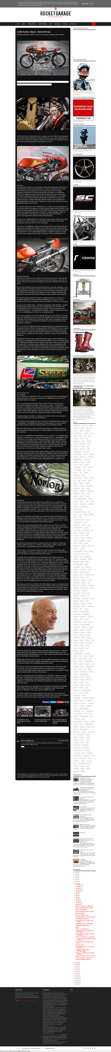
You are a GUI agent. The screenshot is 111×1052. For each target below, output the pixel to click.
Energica (81, 661)
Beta (87, 648)
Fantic (86, 564)
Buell (81, 464)
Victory (90, 627)
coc (83, 711)
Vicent (85, 522)
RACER (90, 498)
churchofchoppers (84, 708)
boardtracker (77, 698)
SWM (89, 569)
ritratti (75, 643)
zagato (83, 771)
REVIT (87, 682)
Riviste (86, 472)
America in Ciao (84, 611)
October (78, 888)
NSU (81, 619)
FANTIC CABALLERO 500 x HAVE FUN (85, 937)
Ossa (82, 554)
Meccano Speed (80, 945)
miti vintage (46, 34)
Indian (89, 480)
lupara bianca (83, 729)
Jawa (82, 666)
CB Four (76, 457)
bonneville (82, 540)
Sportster (76, 585)
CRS (88, 493)
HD (92, 530)
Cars (87, 438)
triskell (76, 645)
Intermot (76, 666)
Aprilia (75, 483)
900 (89, 593)
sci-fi (82, 740)
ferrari (92, 721)
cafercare (90, 703)
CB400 (82, 651)
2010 (76, 978)
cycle (90, 713)
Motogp (76, 677)
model (88, 637)
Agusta (86, 609)
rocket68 (82, 737)
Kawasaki (76, 441)
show (92, 588)
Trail (75, 692)
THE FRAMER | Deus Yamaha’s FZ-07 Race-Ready (85, 931)
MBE (75, 517)
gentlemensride (89, 724)
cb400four (89, 706)
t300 (75, 758)
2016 (76, 968)
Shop (50, 24)
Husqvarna (76, 488)
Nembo (86, 619)
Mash (87, 601)
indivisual (81, 533)
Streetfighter (83, 504)
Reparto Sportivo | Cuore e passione (85, 911)
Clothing (76, 561)
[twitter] (88, 1048)
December (79, 884)
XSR (81, 556)
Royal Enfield (77, 467)
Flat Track (86, 451)
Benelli (75, 504)
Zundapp (85, 692)
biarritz (82, 630)
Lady (75, 669)
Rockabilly (90, 491)
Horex (91, 598)
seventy (76, 742)
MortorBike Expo (84, 674)
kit (93, 726)
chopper (76, 632)
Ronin (85, 622)
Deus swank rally (78, 564)
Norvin (90, 580)
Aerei (87, 501)
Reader (85, 454)
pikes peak (89, 538)
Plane (75, 682)
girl (89, 512)
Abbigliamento (77, 454)
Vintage (62, 34)
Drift (75, 658)
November (78, 886)
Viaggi (83, 525)
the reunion (89, 643)
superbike (76, 493)
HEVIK (75, 664)
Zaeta (88, 519)
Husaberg (83, 616)
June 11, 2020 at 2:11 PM (63, 740)
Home (18, 24)
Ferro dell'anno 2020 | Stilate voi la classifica (84, 921)
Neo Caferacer (77, 622)
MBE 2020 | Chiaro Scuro (82, 915)
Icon (82, 535)
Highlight (88, 428)
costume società (78, 713)
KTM (84, 467)
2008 (76, 982)
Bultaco (83, 595)
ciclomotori (77, 711)
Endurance (82, 457)
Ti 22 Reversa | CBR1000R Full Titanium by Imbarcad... (86, 939)
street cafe (77, 590)
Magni (81, 601)
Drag (89, 525)
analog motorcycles (84, 572)
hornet (88, 726)
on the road (80, 734)
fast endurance (77, 721)
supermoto (87, 755)
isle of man (76, 637)
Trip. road (83, 585)
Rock (75, 687)
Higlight (76, 616)
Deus (87, 561)
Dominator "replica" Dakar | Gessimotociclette (83, 950)
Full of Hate (82, 832)
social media (85, 745)
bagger (76, 630)
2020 (76, 883)
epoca (83, 719)
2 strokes (87, 645)
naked (87, 640)
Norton (83, 446)
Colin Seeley (21, 82)
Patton (83, 582)
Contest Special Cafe (79, 519)
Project (88, 462)
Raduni (81, 496)
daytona (76, 716)
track (89, 758)
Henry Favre (85, 598)
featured (86, 721)
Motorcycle (52, 34)
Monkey (76, 619)
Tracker (86, 478)
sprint (86, 543)
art (75, 480)
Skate (86, 687)
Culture (85, 656)
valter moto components (84, 763)
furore (80, 724)
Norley (82, 679)
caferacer (90, 546)
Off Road (76, 506)
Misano (91, 671)
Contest (76, 485)
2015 (76, 969)
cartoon (76, 706)
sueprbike (89, 753)
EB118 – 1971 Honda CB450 (82, 929)
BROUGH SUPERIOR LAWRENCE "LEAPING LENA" (87, 778)
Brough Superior (78, 551)
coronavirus (89, 711)
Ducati (75, 430)
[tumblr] (92, 1048)
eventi (75, 443)
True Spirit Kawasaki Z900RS (87, 787)
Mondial (84, 546)
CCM (85, 551)
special (87, 496)
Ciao (80, 656)
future (75, 635)
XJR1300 (76, 556)
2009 (76, 980)
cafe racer (37, 34)
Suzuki (82, 441)
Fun (83, 567)
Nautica (76, 679)
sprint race (77, 525)
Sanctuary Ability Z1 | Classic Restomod (85, 917)
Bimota (83, 493)
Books (84, 480)
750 (81, 609)
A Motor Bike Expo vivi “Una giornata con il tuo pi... (85, 947)
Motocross (76, 580)
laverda (92, 478)
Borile (89, 559)
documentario (84, 716)
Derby (91, 656)
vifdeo (75, 766)
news (87, 533)
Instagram (73, 24)
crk (85, 713)
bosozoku (85, 698)
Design (75, 449)
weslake (76, 768)
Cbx (88, 595)
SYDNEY (81, 687)
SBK (89, 582)
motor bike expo (84, 588)
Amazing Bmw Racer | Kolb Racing (84, 923)
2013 (76, 973)
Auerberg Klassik (80, 913)
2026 (76, 872)
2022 (76, 879)
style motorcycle (78, 459)
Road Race (83, 569)
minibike (76, 588)
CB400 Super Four (78, 653)
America (76, 611)
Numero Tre (89, 679)
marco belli (76, 732)
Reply (23, 746)
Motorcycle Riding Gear (27, 740)
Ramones (76, 538)
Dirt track (82, 449)
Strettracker (89, 485)
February (78, 902)
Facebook (65, 24)
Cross (87, 577)
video (91, 425)
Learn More (85, 3)
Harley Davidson (78, 433)
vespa (83, 593)
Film (88, 449)
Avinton (76, 577)
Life (92, 433)
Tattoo (75, 464)
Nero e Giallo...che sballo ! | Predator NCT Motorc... (85, 934)
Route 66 (76, 624)
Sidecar (57, 34)
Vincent (76, 501)
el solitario (76, 719)
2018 (76, 964)
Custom (76, 491)
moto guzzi (91, 504)
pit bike (87, 734)
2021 (76, 881)
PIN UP (81, 430)
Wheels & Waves (78, 509)
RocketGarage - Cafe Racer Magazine (31, 1048)
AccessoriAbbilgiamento (80, 498)
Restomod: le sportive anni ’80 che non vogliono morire (42, 720)
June (77, 895)
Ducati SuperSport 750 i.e (82, 918)
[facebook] (83, 1048)
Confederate (86, 530)
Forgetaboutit (88, 661)
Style (80, 436)
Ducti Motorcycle (83, 658)
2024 (76, 876)
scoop (87, 740)
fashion (89, 632)
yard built (76, 771)
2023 (76, 877)
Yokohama (90, 585)
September (79, 890)
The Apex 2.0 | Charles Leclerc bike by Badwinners (85, 953)
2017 (76, 966)
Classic (76, 472)
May (77, 897)
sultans (82, 548)
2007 (76, 984)
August (78, 892)
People (91, 454)
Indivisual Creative (50, 1048)
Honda (82, 428)
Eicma (81, 501)
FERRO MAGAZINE (78, 527)
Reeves (76, 685)
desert (82, 538)
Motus (81, 677)
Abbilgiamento (77, 522)
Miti (42, 34)
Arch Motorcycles (89, 574)
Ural (80, 692)
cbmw (75, 708)
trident (76, 609)
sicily (87, 742)
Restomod (90, 467)
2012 (76, 975)
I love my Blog (83, 806)
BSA (81, 472)
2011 (76, 977)
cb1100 (82, 706)
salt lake (76, 740)
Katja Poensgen (89, 666)
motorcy (84, 732)
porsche (84, 606)
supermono (91, 606)
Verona (90, 603)
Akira (75, 648)
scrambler (86, 459)
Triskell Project (32, 24)
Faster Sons (77, 567)
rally (81, 543)
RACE (81, 438)
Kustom (89, 441)
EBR (75, 661)
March (77, 901)
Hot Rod (88, 664)
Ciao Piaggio (86, 614)
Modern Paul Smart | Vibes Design (84, 908)
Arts (85, 436)
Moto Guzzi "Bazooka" (81, 909)
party (92, 640)
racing (83, 475)
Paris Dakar (76, 582)
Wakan (75, 572)
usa (75, 763)
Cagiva (90, 551)
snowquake (77, 745)
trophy (82, 761)
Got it (91, 3)
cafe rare (89, 700)
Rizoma (88, 685)
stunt (83, 753)
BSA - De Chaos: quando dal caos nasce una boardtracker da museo (60, 721)
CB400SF (87, 653)
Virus (87, 554)
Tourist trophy (77, 470)
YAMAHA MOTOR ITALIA (79, 512)
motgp (81, 640)
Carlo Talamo (77, 614)
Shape (77, 927)
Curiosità (87, 430)
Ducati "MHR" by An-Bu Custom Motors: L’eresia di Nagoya (24, 721)
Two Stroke (76, 627)
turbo (81, 574)
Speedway (76, 690)
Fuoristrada (82, 443)
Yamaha (86, 433)
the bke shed (82, 758)
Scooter (82, 462)
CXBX (75, 656)
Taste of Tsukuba (85, 624)
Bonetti (76, 651)
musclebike (91, 732)
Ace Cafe (76, 535)
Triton (87, 488)
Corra (89, 470)
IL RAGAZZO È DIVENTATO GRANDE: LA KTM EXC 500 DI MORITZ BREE (87, 840)
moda (83, 637)
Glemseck (76, 554)
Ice (92, 664)
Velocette (84, 627)
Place (75, 533)
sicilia (81, 742)
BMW (75, 436)
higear (89, 540)
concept (76, 548)
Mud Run (76, 603)
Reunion (76, 569)
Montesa (88, 567)
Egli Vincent (77, 598)
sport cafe (87, 750)
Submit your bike (43, 24)
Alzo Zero (81, 648)
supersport (84, 590)
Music (89, 443)
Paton (86, 535)
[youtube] (95, 1048)
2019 (76, 962)
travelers (76, 761)
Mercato (76, 671)
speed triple (77, 747)
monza (75, 640)
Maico (89, 669)
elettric (76, 559)
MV (84, 470)
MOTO (80, 517)
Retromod (83, 603)
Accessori (76, 446)
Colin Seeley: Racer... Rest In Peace (84, 957)
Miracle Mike (84, 671)
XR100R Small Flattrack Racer (83, 959)
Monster (76, 674)
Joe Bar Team (77, 530)
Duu (90, 658)
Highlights (76, 546)
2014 (76, 971)
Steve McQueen (78, 478)
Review (82, 685)
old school (76, 606)
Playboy (81, 682)
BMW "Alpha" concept (85, 824)
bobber (91, 514)
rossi (88, 737)
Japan (86, 527)
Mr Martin (88, 677)
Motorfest (84, 580)
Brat (81, 514)
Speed (75, 540)
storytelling (77, 753)
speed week (85, 747)
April (77, 899)
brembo (92, 698)
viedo (81, 645)
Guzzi (89, 436)
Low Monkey (83, 859)
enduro (87, 483)
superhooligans (78, 755)
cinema (82, 632)
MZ (85, 669)
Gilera (92, 501)
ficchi (75, 724)
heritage (82, 635)
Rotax (90, 622)
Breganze (76, 595)
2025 (76, 874)
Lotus (80, 669)
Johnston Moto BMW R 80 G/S (83, 925)
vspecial (82, 766)
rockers (82, 643)
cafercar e (83, 703)
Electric (82, 485)
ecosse (91, 716)
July (77, 893)
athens (84, 695)
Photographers (77, 451)
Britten (82, 577)
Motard (86, 464)
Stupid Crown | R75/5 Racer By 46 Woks (85, 956)
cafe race (88, 630)
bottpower (87, 556)
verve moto (77, 593)
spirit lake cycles (78, 750)
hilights (82, 726)
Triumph (76, 428)
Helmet (81, 664)
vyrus (88, 766)
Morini (75, 496)
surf (93, 755)
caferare (76, 703)
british (75, 700)
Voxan (85, 514)
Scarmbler (76, 475)
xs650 (88, 768)
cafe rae (82, 700)
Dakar (82, 561)
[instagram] (86, 1048)
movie (75, 514)
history (88, 635)
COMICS (76, 462)
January (78, 904)
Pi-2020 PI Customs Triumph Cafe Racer (84, 942)
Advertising (57, 24)
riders (75, 737)
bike (83, 488)
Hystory (76, 601)
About (23, 24)
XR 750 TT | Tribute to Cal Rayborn (84, 906)
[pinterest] (90, 1048)
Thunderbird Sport (86, 690)
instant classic (84, 506)
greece (76, 726)
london (76, 729)
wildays (82, 768)
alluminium (77, 695)
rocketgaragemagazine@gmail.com (27, 1000)
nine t (75, 543)
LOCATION (90, 457)
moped (75, 574)
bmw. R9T (82, 491)
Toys (79, 480)
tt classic (89, 761)
